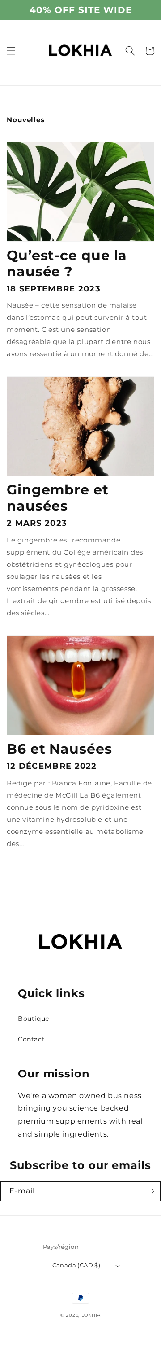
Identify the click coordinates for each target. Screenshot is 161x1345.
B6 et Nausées (59, 749)
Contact (31, 1039)
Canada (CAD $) (76, 1265)
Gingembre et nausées (58, 498)
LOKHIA (91, 1315)
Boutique (33, 1018)
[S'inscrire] (151, 1191)
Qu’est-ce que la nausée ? (67, 263)
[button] (11, 51)
